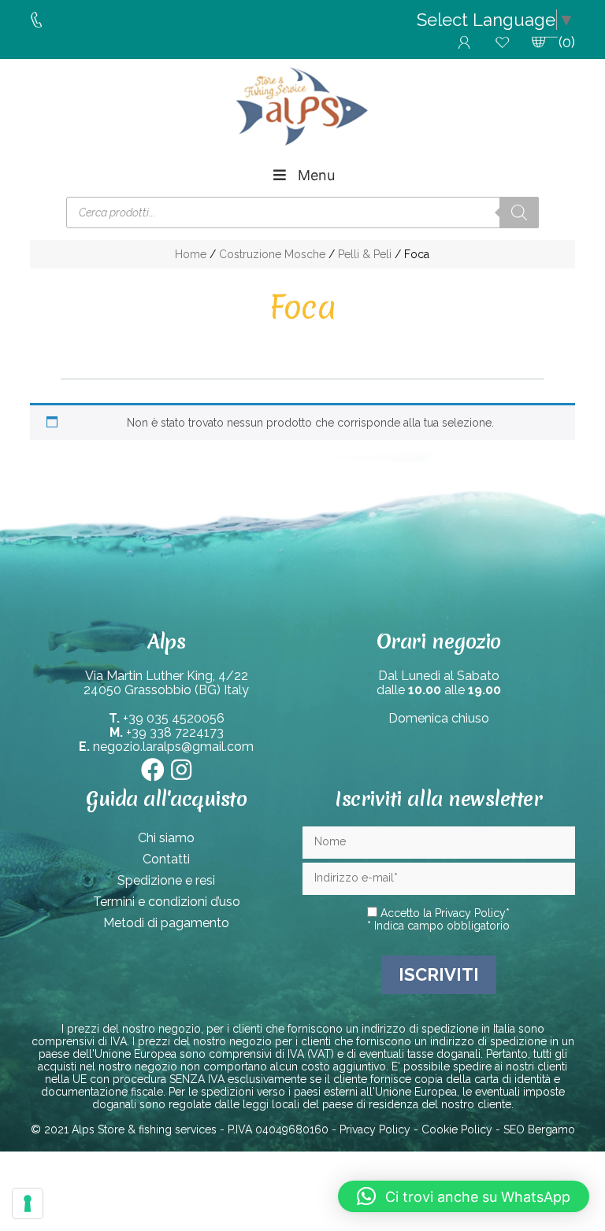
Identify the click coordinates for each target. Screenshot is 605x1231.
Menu (316, 175)
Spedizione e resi (166, 880)
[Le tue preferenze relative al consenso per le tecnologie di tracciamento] (28, 1203)
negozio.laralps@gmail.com (173, 746)
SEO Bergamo (539, 1129)
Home (190, 254)
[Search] (519, 212)
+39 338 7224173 (175, 732)
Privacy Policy (470, 913)
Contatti (166, 859)
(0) (567, 42)
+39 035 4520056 (174, 718)
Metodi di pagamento (166, 922)
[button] (463, 1196)
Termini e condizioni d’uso (166, 901)
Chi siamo (166, 837)
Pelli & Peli (365, 254)
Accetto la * (443, 913)
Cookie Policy (456, 1129)
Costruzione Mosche (272, 254)
